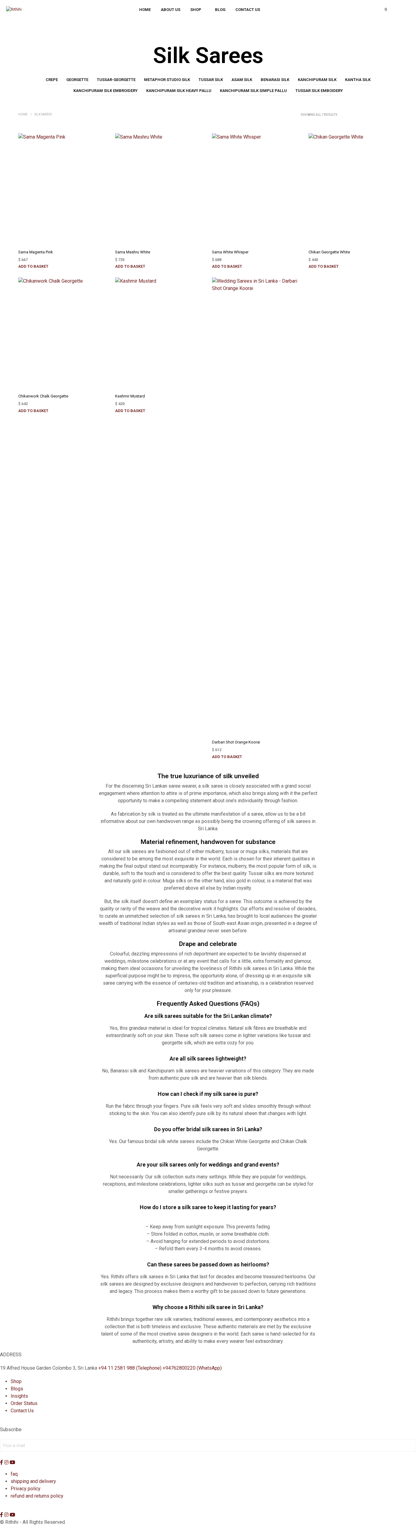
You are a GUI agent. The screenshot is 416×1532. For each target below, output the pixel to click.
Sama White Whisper (230, 252)
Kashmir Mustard (130, 396)
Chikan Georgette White (329, 252)
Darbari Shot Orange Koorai (236, 742)
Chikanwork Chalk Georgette (43, 396)
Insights (19, 1396)
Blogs (17, 1389)
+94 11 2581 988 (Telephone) (129, 1368)
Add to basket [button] (33, 266)
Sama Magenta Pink (35, 252)
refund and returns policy (37, 1496)
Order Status (24, 1403)
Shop (195, 9)
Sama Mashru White (132, 252)
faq (14, 1474)
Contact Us (247, 9)
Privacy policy (26, 1488)
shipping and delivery (33, 1481)
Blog (220, 9)
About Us (170, 9)
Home (145, 9)
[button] (382, 9)
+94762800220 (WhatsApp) (192, 1368)
